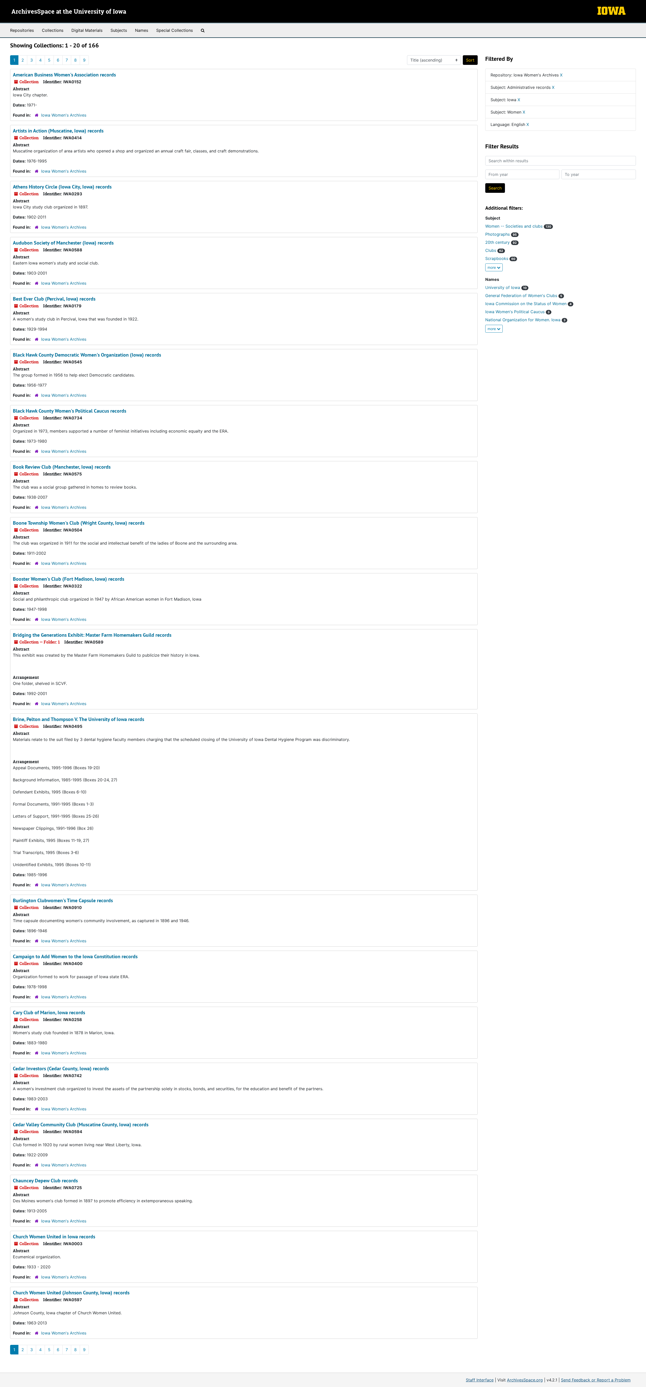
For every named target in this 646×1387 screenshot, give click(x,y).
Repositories (22, 30)
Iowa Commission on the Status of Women (528, 303)
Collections (52, 30)
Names (141, 30)
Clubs (494, 250)
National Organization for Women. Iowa (525, 319)
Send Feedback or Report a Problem (596, 1379)
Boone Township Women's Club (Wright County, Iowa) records (78, 523)
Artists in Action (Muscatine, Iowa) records (58, 130)
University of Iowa (506, 287)
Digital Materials (86, 30)
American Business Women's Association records (64, 74)
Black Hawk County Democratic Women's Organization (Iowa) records (87, 355)
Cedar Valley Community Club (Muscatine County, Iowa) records (80, 1124)
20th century (501, 242)
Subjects (119, 30)
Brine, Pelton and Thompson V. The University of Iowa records (78, 719)
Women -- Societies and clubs (518, 226)
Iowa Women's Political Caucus (517, 311)
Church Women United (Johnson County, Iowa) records (71, 1292)
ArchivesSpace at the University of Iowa (68, 12)
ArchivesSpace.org (525, 1379)
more (492, 267)
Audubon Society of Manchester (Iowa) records (63, 242)
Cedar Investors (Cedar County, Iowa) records (61, 1068)
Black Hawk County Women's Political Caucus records (69, 411)
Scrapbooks (500, 258)
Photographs (501, 234)
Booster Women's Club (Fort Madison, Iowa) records (68, 579)
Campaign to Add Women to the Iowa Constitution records (75, 956)
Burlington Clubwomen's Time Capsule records (63, 900)
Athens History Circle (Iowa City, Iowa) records (62, 186)
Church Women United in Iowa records (54, 1236)
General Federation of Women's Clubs (523, 295)
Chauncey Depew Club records (45, 1180)
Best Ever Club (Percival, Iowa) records (54, 299)
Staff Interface (480, 1379)
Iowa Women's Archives (63, 115)
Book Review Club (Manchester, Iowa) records (62, 467)
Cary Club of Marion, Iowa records (49, 1012)
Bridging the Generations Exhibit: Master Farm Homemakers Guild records (92, 635)
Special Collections (174, 30)
